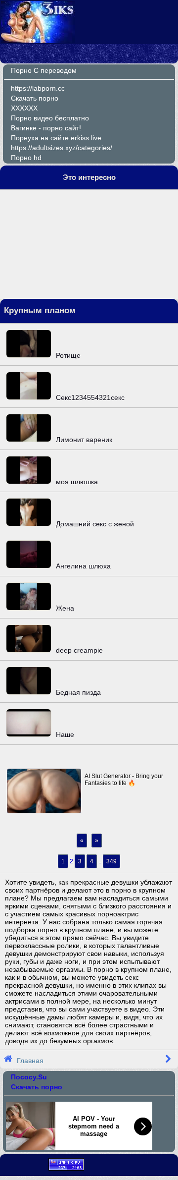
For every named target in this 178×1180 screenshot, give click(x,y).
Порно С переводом (44, 70)
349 (111, 861)
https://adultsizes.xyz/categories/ (61, 148)
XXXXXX (24, 108)
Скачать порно (34, 98)
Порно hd (26, 158)
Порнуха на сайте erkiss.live (56, 138)
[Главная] (38, 41)
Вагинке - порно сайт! (46, 128)
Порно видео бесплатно (50, 118)
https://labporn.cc (38, 88)
